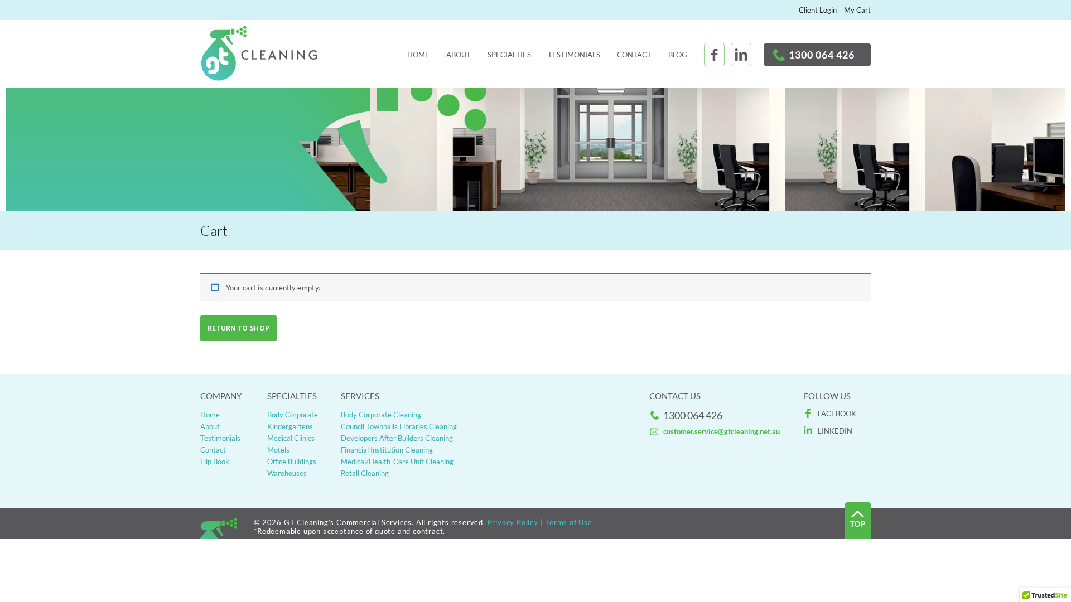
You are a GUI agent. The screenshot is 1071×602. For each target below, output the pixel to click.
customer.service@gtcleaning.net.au (721, 431)
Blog (677, 54)
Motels (278, 449)
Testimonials (574, 54)
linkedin (835, 430)
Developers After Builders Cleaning (397, 438)
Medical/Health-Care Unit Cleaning (397, 461)
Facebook (837, 413)
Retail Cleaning (365, 473)
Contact (634, 54)
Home (418, 54)
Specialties (509, 54)
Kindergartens (290, 426)
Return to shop (238, 328)
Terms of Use (568, 522)
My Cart (857, 10)
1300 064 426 (822, 54)
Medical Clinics (291, 438)
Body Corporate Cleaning (381, 414)
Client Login (818, 10)
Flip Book (214, 461)
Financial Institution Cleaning (387, 449)
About (458, 54)
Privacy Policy (513, 522)
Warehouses (287, 473)
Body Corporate (292, 414)
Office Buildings (291, 461)
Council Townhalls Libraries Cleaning (399, 426)
